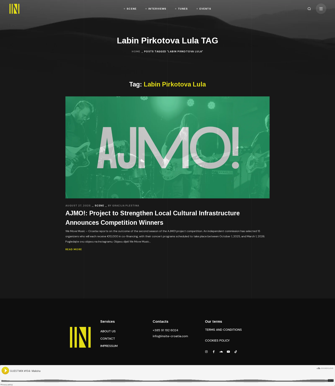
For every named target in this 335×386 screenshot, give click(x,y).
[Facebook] (214, 351)
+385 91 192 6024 (166, 330)
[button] (309, 8)
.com (170, 336)
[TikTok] (236, 351)
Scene (99, 205)
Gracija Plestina (125, 205)
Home (136, 51)
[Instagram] (206, 351)
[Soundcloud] (221, 351)
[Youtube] (228, 351)
